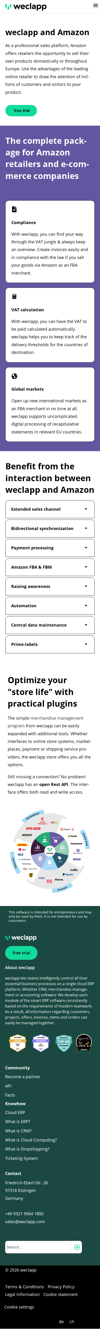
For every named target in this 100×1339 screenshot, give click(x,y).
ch (72, 1321)
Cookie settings (19, 1307)
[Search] (76, 1247)
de (61, 1321)
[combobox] (38, 1247)
